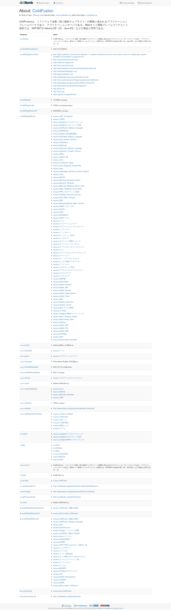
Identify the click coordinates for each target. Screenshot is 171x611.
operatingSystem (28, 389)
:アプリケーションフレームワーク (68, 226)
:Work (56, 451)
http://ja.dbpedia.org (63, 15)
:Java (58, 160)
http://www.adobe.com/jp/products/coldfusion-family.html (73, 83)
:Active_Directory (62, 284)
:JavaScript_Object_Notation (66, 533)
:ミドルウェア (61, 276)
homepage (25, 491)
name (24, 383)
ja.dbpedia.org (92, 15)
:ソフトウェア (61, 264)
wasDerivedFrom (28, 486)
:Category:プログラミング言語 (67, 125)
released (25, 403)
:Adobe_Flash (61, 296)
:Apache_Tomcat (62, 305)
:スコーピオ (60, 550)
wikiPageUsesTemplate (31, 414)
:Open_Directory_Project (65, 316)
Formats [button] (58, 3)
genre (24, 356)
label (23, 475)
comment (25, 465)
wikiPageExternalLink (29, 54)
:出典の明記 (61, 422)
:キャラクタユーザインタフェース (68, 247)
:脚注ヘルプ (61, 425)
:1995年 (59, 119)
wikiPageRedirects (30, 513)
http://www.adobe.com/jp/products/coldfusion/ (70, 85)
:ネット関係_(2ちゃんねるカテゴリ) (69, 556)
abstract (24, 39)
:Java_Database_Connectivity (67, 165)
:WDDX (58, 582)
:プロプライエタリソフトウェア (67, 270)
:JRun (58, 337)
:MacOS (59, 177)
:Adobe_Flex (60, 328)
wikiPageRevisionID (28, 111)
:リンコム (59, 565)
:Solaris (59, 209)
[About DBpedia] (26, 3)
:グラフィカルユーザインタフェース (69, 252)
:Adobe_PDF (61, 325)
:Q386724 (59, 456)
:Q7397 (58, 459)
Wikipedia (69, 608)
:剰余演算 (59, 568)
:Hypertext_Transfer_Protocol (67, 151)
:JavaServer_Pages (63, 162)
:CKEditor (59, 579)
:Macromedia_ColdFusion (65, 513)
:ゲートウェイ (61, 255)
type (22, 445)
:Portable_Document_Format (66, 194)
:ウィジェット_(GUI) (63, 235)
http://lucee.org (58, 91)
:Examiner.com (61, 527)
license (25, 378)
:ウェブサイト (61, 238)
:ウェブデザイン (62, 548)
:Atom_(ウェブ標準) (63, 308)
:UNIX (58, 212)
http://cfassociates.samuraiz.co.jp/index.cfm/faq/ (71, 77)
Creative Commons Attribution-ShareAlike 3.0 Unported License (105, 608)
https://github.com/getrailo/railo (64, 94)
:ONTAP (59, 542)
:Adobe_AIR (60, 287)
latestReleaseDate (29, 367)
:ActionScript (60, 281)
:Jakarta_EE (60, 157)
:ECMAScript (60, 131)
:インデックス (61, 229)
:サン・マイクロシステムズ (66, 258)
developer (26, 350)
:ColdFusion (60, 480)
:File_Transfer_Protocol (64, 139)
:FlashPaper (60, 142)
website (25, 408)
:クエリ (58, 250)
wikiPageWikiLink (27, 116)
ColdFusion (42, 10)
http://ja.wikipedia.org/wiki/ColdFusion (67, 497)
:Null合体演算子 (61, 539)
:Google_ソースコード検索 (66, 530)
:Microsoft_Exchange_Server (66, 180)
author (25, 345)
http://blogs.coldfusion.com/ (63, 74)
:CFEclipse (60, 334)
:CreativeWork (60, 454)
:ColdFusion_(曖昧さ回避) (65, 508)
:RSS (58, 200)
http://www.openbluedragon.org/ (65, 71)
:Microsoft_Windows (63, 183)
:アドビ (58, 220)
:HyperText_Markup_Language (67, 148)
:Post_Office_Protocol (64, 197)
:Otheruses (60, 417)
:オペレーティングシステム (66, 244)
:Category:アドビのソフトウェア (68, 122)
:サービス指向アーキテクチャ (67, 261)
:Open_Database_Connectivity (67, 189)
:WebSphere (60, 215)
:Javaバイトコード (63, 536)
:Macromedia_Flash (63, 319)
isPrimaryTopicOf (27, 497)
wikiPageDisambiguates (32, 508)
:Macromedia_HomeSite (65, 339)
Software (36, 15)
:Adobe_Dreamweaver (64, 293)
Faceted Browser (127, 3)
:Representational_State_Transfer (68, 203)
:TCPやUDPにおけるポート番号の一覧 (70, 545)
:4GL (58, 574)
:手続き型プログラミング (65, 571)
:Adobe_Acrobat (62, 290)
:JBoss (58, 154)
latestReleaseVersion (29, 49)
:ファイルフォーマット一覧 (66, 559)
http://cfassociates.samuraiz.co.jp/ (65, 59)
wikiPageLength (27, 105)
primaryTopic (28, 596)
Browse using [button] (43, 3)
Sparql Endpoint (146, 3)
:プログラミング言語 (63, 267)
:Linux (58, 174)
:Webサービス (61, 218)
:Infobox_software (63, 414)
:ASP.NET (59, 279)
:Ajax (58, 299)
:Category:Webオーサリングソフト (69, 313)
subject (23, 434)
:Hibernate (60, 145)
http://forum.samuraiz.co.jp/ (63, 65)
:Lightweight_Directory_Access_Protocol (71, 171)
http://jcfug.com (59, 88)
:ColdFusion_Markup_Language (68, 128)
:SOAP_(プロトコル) (63, 206)
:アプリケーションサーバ (65, 223)
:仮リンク (60, 419)
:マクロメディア (62, 273)
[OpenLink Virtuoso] (66, 605)
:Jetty (58, 168)
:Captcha (59, 322)
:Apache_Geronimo (63, 302)
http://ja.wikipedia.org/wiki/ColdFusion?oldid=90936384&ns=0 (75, 486)
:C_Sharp (59, 310)
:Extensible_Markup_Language (67, 136)
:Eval (58, 524)
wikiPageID (25, 100)
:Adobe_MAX (61, 331)
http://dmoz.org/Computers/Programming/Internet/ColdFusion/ (76, 80)
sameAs (24, 480)
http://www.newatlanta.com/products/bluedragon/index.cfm (74, 68)
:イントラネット (62, 232)
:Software (57, 448)
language (26, 361)
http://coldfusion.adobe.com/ (63, 62)
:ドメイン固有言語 (63, 553)
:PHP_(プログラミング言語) (66, 191)
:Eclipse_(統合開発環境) (65, 133)
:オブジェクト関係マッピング (67, 241)
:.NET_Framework (63, 116)
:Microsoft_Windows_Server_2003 (68, 186)
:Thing (56, 445)
